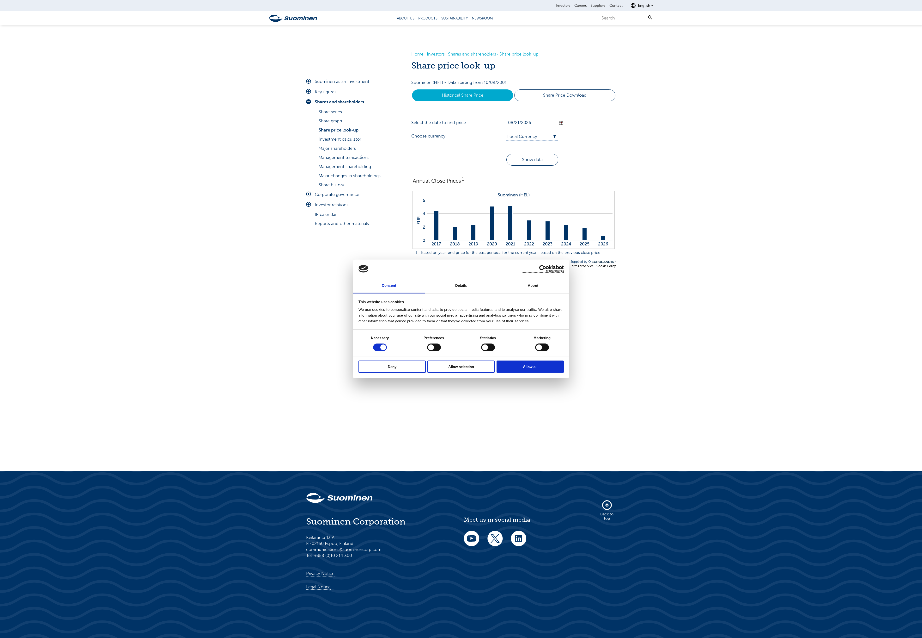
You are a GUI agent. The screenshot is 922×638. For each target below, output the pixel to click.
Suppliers (598, 5)
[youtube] (471, 542)
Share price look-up (338, 130)
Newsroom (482, 18)
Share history (331, 185)
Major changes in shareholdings (350, 175)
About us (405, 18)
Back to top (606, 516)
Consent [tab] (389, 285)
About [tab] (533, 285)
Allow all (530, 366)
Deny (392, 366)
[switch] (434, 347)
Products (427, 18)
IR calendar (326, 214)
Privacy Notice (320, 573)
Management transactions (344, 157)
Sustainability (454, 18)
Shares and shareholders (339, 102)
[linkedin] (518, 542)
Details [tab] (461, 285)
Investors (563, 5)
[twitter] (495, 542)
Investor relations (331, 204)
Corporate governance (337, 194)
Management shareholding (345, 166)
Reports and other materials (342, 223)
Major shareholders (337, 148)
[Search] (650, 17)
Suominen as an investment (342, 81)
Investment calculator (340, 139)
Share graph (330, 121)
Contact (616, 5)
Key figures (325, 91)
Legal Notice (318, 586)
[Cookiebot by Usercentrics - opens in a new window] (543, 269)
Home (417, 54)
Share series (330, 111)
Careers (580, 5)
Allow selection (461, 366)
